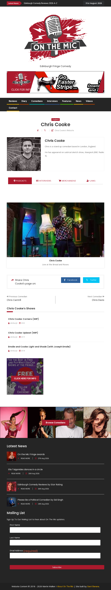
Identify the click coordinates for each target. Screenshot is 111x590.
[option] (53, 3)
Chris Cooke (55, 260)
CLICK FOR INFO (21, 89)
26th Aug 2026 (33, 474)
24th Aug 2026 (43, 504)
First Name (15, 524)
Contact (13, 108)
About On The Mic (65, 586)
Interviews (52, 101)
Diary (24, 101)
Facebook (72, 280)
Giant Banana (93, 586)
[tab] (20, 180)
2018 (23, 351)
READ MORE (25, 458)
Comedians (37, 101)
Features (66, 101)
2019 (23, 337)
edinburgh (13, 323)
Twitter (93, 280)
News (78, 101)
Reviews (13, 101)
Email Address (24, 550)
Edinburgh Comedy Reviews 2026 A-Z (40, 3)
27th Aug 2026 (43, 458)
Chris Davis (98, 300)
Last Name (15, 537)
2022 (23, 323)
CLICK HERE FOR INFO (25, 378)
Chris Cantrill (14, 300)
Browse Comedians (55, 422)
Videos (89, 101)
